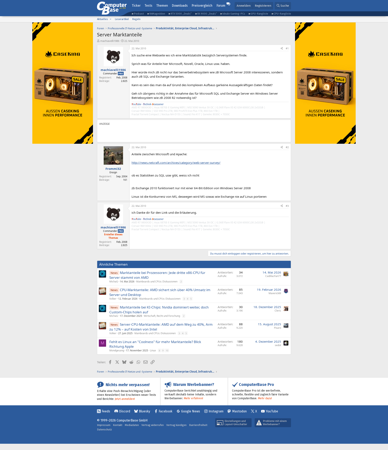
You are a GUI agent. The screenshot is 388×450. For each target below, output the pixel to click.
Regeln (136, 19)
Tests (148, 5)
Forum (220, 5)
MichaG (113, 281)
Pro (120, 73)
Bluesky (144, 411)
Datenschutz (104, 429)
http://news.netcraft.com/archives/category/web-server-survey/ (176, 163)
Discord (124, 411)
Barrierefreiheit (198, 425)
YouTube (272, 411)
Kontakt (117, 425)
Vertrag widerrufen (152, 425)
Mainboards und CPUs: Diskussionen (156, 281)
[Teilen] (281, 48)
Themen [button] (162, 5)
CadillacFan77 (273, 276)
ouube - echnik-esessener (148, 104)
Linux (153, 350)
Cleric (278, 310)
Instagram (216, 411)
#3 (287, 206)
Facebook (165, 411)
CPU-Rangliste (282, 13)
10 (167, 350)
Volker (112, 298)
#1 (287, 48)
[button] (110, 19)
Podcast (139, 13)
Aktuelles (102, 19)
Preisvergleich (202, 5)
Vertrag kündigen (176, 425)
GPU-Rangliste (259, 13)
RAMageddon (157, 13)
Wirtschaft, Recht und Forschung (162, 316)
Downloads (180, 5)
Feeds (106, 411)
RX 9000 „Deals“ (207, 13)
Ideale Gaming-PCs (233, 13)
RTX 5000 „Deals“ (181, 13)
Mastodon (239, 411)
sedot (278, 345)
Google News (190, 411)
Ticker (136, 5)
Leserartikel (122, 19)
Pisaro (277, 328)
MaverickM (275, 293)
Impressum (103, 425)
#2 (287, 147)
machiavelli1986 (109, 41)
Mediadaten (132, 425)
